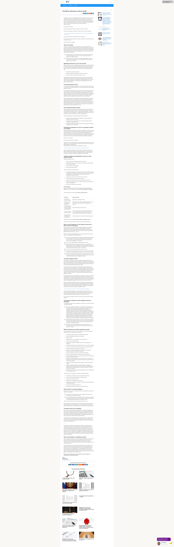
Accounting (104, 45)
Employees (103, 30)
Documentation (104, 15)
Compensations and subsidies (102, 26)
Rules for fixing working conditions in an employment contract (106, 29)
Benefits (75, 5)
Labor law (64, 5)
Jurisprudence (70, 5)
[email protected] (76, 231)
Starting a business (105, 40)
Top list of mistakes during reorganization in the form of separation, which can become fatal (106, 38)
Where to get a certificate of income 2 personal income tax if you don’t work (107, 13)
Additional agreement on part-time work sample (106, 33)
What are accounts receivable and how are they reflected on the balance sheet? (107, 43)
